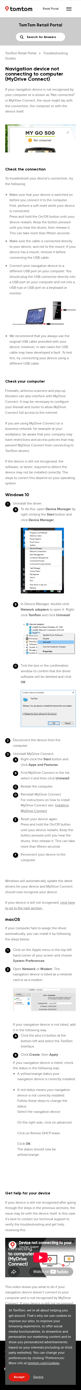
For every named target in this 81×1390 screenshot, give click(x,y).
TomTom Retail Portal (20, 53)
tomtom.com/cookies (43, 1363)
